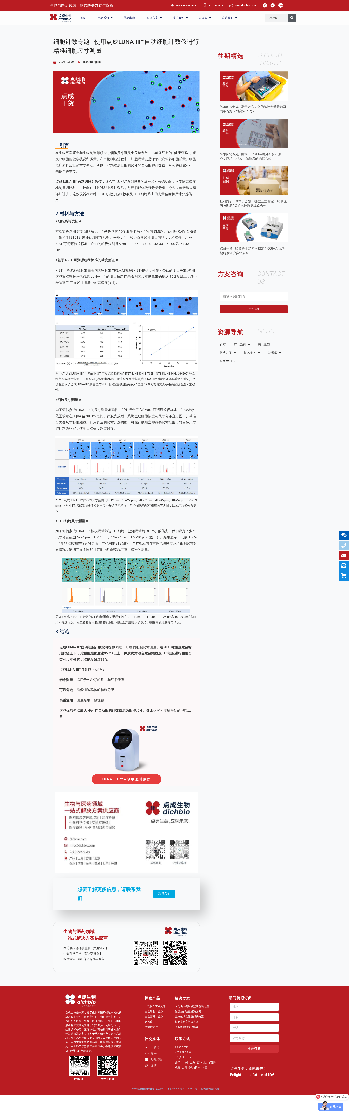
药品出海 (129, 17)
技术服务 (178, 17)
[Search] (292, 18)
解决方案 (152, 17)
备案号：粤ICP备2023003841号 (182, 1089)
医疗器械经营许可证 (210, 1089)
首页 (83, 17)
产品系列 (103, 17)
